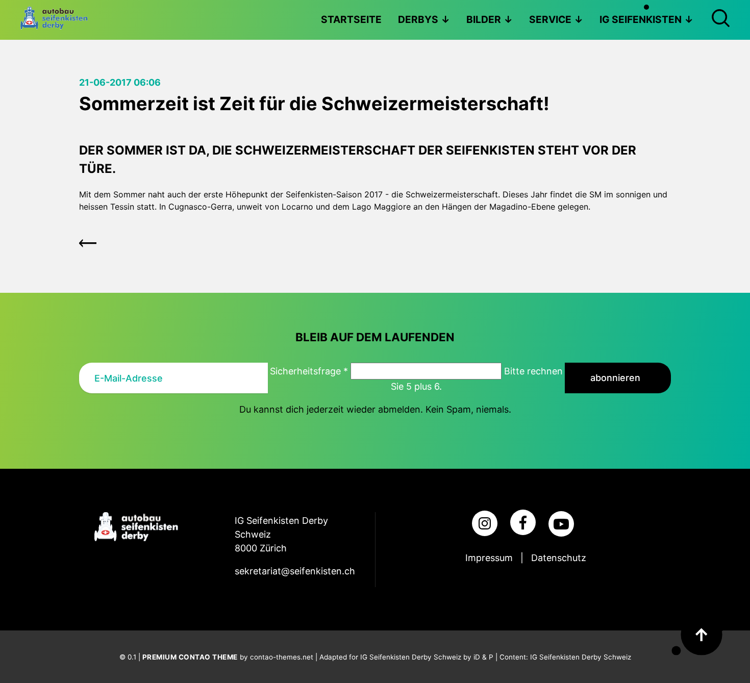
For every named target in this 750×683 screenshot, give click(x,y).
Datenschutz (558, 557)
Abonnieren (615, 377)
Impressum (489, 557)
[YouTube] (561, 524)
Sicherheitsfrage (309, 371)
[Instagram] (484, 523)
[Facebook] (523, 522)
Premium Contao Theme (190, 657)
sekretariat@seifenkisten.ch (295, 571)
